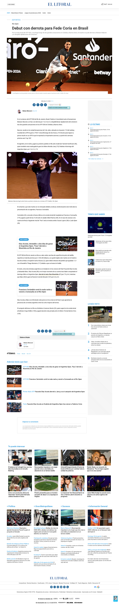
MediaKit (99, 592)
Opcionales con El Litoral (89, 592)
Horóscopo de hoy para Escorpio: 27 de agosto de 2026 (100, 154)
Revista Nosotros (32, 583)
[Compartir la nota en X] (38, 104)
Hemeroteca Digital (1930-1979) (26, 592)
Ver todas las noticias (94, 159)
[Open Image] (9, 40)
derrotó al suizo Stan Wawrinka (49, 274)
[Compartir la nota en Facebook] (34, 104)
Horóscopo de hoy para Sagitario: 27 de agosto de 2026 (100, 148)
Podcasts (55, 583)
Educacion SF (96, 583)
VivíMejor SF (73, 583)
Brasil (23, 353)
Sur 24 (29, 353)
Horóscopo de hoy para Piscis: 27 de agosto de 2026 (100, 129)
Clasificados (41, 583)
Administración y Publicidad (57, 592)
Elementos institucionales (73, 592)
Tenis (18, 353)
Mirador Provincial (64, 583)
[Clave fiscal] (115, 601)
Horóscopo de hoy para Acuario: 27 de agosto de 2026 (100, 136)
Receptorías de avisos (42, 592)
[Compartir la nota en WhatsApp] (41, 104)
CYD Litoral (48, 583)
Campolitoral (22, 583)
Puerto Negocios (82, 583)
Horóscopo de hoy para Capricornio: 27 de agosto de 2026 (100, 142)
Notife (90, 583)
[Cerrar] (68, 107)
